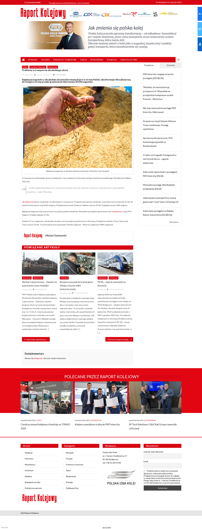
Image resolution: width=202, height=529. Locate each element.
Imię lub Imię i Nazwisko (154, 452)
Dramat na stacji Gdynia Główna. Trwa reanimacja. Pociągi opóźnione (159, 125)
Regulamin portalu (32, 482)
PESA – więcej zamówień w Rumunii (112, 283)
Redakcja (28, 453)
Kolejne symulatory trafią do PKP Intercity (97, 424)
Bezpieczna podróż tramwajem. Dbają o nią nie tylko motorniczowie (76, 285)
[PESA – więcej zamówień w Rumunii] (115, 263)
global (25, 67)
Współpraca (30, 464)
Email (146, 461)
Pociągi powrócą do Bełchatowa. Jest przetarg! (69, 2)
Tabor (83, 60)
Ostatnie (170, 65)
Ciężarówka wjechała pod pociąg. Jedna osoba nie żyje (38, 339)
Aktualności (102, 278)
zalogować (38, 358)
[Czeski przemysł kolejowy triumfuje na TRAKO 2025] (47, 397)
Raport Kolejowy (41, 289)
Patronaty (29, 458)
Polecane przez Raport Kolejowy (101, 376)
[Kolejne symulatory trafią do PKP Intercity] (101, 397)
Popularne (149, 65)
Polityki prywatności (33, 488)
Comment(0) (60, 75)
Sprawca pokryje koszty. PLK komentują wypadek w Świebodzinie (158, 142)
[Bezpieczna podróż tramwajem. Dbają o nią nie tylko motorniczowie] (77, 263)
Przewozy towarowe (64, 60)
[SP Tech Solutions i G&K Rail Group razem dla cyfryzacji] (155, 397)
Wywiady (33, 60)
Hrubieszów (117, 211)
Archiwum (29, 470)
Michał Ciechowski (44, 75)
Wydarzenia (96, 60)
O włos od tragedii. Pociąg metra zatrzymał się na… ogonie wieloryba (159, 159)
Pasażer (45, 60)
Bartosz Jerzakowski (116, 289)
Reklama (28, 476)
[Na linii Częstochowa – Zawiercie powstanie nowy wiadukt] (40, 263)
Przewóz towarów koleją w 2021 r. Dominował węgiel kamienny (120, 339)
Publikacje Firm (128, 60)
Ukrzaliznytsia (28, 202)
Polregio (112, 60)
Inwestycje (27, 278)
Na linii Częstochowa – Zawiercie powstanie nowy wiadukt (39, 283)
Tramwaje (64, 278)
